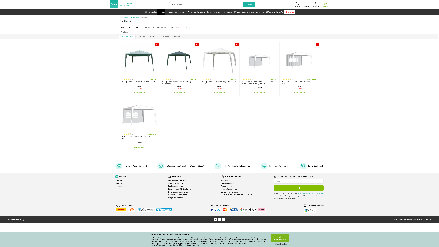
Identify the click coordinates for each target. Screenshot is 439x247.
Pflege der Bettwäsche (177, 198)
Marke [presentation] (135, 27)
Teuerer (177, 37)
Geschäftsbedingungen (177, 195)
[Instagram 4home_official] (219, 221)
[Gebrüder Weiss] (131, 210)
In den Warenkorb (139, 93)
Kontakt (118, 180)
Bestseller (154, 37)
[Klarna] (261, 210)
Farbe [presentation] (147, 27)
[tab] (125, 27)
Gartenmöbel (134, 17)
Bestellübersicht (227, 183)
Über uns (119, 183)
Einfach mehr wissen (229, 192)
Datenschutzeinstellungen (239, 243)
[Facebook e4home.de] (215, 221)
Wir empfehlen (127, 37)
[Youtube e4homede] (223, 221)
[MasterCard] (225, 210)
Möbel (126, 17)
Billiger (166, 37)
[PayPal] (216, 210)
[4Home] (121, 17)
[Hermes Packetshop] (163, 210)
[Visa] (233, 210)
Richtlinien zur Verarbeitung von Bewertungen (239, 195)
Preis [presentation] (123, 27)
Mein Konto (225, 180)
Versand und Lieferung (177, 180)
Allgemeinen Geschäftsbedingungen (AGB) (310, 193)
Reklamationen (227, 186)
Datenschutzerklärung (16, 220)
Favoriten (141, 37)
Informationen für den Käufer (180, 189)
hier (198, 245)
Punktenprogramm (175, 186)
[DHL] (121, 210)
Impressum (119, 186)
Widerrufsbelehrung (229, 189)
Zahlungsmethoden (176, 183)
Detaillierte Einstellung (280, 244)
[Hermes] (145, 210)
